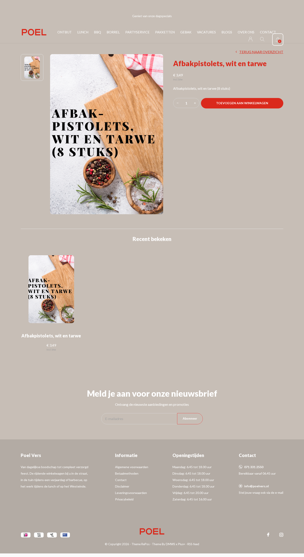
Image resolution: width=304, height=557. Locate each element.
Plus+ (181, 544)
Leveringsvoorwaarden (131, 493)
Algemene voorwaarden (131, 467)
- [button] (177, 103)
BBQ (97, 32)
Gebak (185, 32)
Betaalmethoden (126, 473)
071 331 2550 (253, 467)
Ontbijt (64, 32)
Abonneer (190, 418)
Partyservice (137, 32)
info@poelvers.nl (256, 486)
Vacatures (206, 32)
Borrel (113, 32)
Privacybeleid (124, 499)
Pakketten (165, 32)
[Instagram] (281, 534)
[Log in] (250, 39)
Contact (268, 32)
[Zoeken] (262, 39)
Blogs (226, 32)
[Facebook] (268, 534)
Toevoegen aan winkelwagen (242, 103)
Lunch (82, 32)
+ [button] (195, 103)
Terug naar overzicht (261, 52)
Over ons (246, 32)
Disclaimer (122, 486)
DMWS (170, 544)
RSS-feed (193, 544)
